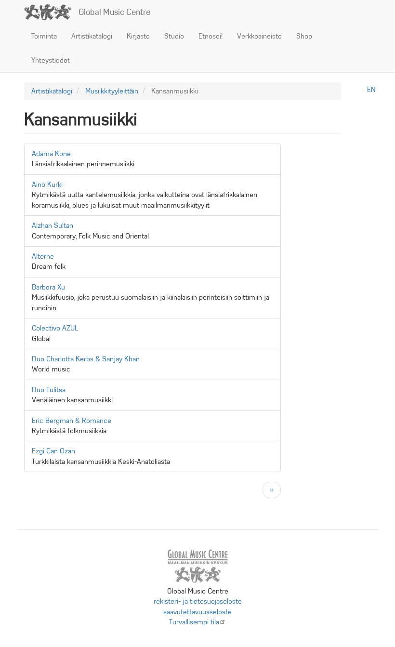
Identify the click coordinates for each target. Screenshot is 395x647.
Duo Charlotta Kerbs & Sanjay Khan (86, 359)
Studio (174, 36)
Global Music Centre (114, 12)
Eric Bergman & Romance (71, 420)
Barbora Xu (48, 287)
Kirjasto (138, 36)
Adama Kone (51, 153)
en (371, 89)
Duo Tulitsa (49, 389)
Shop (304, 36)
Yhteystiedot (50, 60)
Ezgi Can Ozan (53, 451)
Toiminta (44, 36)
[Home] (51, 12)
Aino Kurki (47, 184)
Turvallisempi (194, 622)
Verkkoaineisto (259, 36)
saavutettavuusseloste (197, 611)
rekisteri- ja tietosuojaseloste (198, 601)
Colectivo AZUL (55, 328)
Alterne (43, 256)
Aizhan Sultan (52, 225)
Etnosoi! (210, 36)
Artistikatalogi (91, 36)
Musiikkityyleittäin (111, 91)
